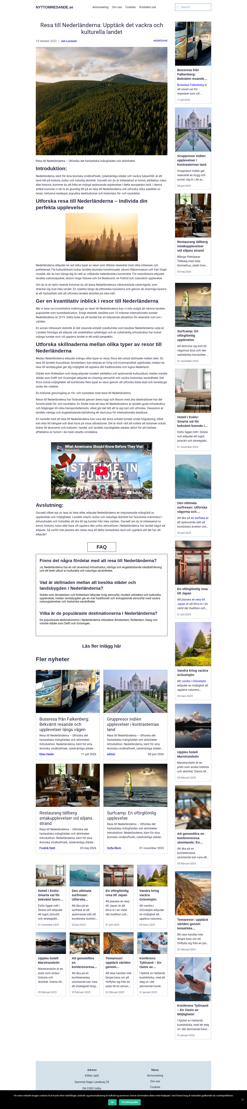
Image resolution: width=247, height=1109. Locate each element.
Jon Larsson (69, 41)
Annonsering (100, 7)
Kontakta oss (147, 7)
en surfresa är (199, 518)
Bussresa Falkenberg (190, 85)
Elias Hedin (46, 754)
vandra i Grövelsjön (194, 681)
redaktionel (160, 40)
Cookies (130, 7)
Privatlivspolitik (130, 1102)
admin (111, 754)
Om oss (117, 7)
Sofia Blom (114, 848)
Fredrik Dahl (47, 848)
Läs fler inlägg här (101, 646)
